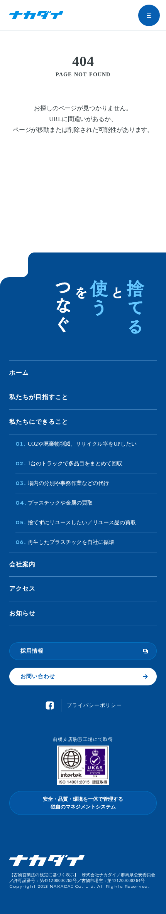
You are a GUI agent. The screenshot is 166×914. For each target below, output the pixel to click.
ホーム (19, 372)
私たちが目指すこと (38, 397)
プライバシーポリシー (94, 705)
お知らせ (22, 613)
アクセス (22, 588)
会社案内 (22, 564)
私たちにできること (38, 421)
